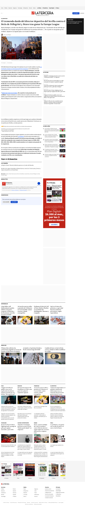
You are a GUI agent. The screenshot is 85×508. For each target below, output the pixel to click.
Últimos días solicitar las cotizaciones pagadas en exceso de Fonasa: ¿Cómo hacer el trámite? (11, 349)
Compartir (4, 62)
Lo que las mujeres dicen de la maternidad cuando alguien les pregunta (57, 454)
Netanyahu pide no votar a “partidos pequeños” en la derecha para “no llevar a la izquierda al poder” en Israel (40, 447)
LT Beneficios (45, 8)
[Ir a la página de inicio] (42, 13)
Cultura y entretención (23, 423)
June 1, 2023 (11, 131)
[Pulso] (18, 476)
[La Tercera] (6, 476)
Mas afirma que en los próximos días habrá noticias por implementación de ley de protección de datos (24, 416)
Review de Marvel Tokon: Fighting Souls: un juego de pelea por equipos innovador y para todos (54, 91)
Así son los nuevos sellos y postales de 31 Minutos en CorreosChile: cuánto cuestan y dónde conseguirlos (25, 310)
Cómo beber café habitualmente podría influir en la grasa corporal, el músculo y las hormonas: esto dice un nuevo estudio (8, 310)
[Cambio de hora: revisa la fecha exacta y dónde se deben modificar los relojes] (55, 358)
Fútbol (7, 173)
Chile (2, 385)
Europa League (4, 175)
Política (5, 8)
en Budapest (21, 136)
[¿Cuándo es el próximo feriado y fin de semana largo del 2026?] (33, 358)
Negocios (15, 8)
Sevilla (38, 173)
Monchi (18, 173)
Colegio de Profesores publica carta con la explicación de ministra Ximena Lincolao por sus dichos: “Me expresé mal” (54, 96)
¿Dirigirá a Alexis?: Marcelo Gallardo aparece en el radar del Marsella (17, 165)
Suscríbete (14, 202)
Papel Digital (51, 8)
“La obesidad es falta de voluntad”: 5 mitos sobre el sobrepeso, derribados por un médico (40, 416)
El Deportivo (25, 8)
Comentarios (10, 62)
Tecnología (20, 8)
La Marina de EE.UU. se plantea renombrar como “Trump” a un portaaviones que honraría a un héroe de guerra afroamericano (41, 454)
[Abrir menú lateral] (2, 13)
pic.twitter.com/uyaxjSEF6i (9, 130)
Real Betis (22, 173)
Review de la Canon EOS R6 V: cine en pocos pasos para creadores (8, 445)
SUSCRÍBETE (54, 224)
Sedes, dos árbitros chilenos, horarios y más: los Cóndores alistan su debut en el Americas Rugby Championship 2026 (57, 416)
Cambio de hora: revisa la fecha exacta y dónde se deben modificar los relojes (55, 349)
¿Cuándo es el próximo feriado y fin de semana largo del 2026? (32, 348)
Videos (34, 8)
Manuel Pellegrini (33, 173)
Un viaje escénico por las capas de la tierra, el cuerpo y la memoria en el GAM (25, 454)
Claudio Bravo (27, 173)
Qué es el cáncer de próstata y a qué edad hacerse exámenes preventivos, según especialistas (56, 310)
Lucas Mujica (8, 34)
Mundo (30, 8)
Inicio (2, 8)
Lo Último (39, 8)
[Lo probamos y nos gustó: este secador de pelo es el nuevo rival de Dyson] (57, 438)
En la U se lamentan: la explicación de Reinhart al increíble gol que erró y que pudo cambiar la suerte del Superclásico (57, 408)
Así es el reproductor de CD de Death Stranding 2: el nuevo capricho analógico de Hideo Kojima (7, 454)
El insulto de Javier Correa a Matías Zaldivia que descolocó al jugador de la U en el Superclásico (52, 140)
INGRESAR (82, 13)
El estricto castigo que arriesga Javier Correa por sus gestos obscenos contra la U (52, 155)
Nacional (10, 8)
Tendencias (36, 385)
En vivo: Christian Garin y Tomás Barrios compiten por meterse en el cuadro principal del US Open (51, 135)
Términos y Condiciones (15, 190)
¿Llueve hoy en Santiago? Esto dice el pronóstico (40, 407)
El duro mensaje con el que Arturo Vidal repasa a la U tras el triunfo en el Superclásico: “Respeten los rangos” (52, 145)
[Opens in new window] (30, 476)
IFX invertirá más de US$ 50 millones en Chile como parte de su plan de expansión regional (54, 81)
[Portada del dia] (54, 202)
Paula (51, 423)
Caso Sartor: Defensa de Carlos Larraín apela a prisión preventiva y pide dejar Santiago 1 (53, 86)
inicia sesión (6, 202)
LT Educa (57, 8)
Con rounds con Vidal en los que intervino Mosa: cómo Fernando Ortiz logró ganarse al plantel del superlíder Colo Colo (52, 130)
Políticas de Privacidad (23, 190)
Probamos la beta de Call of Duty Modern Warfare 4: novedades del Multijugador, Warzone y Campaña (41, 310)
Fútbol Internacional (13, 173)
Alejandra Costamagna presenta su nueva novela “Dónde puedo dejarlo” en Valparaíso (54, 77)
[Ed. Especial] (42, 476)
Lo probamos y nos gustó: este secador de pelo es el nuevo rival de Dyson (57, 426)
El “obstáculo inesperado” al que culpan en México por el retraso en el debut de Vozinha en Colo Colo (52, 150)
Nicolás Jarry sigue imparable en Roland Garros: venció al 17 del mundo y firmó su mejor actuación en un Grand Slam (21, 169)
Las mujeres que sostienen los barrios (56, 445)
